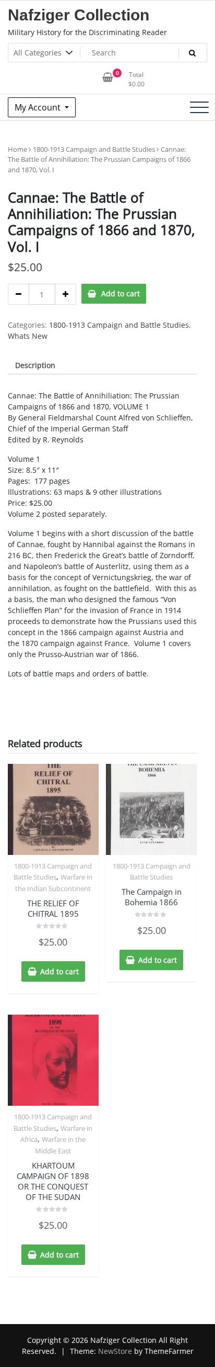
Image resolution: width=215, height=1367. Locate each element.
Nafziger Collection (78, 15)
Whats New (27, 336)
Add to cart (120, 293)
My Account (39, 107)
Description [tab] (35, 365)
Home (17, 149)
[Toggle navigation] (199, 107)
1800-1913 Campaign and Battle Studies (94, 149)
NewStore (115, 1351)
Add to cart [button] (59, 971)
